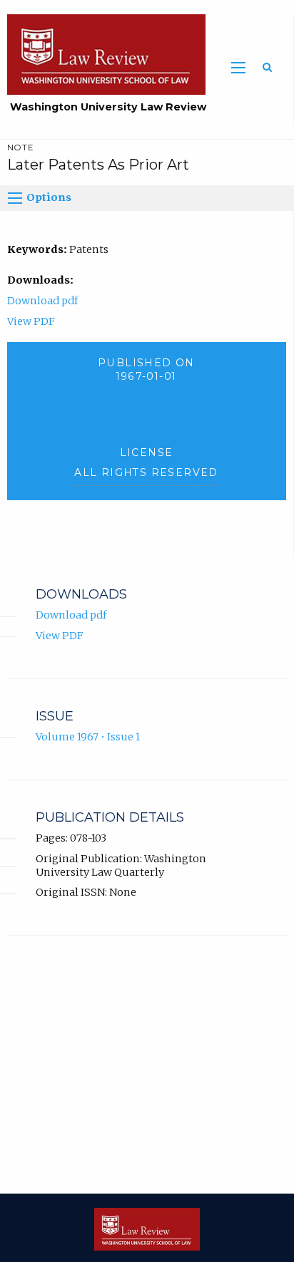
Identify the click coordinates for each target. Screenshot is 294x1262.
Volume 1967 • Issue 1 (88, 736)
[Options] (15, 198)
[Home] (103, 53)
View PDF (31, 321)
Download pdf (42, 300)
